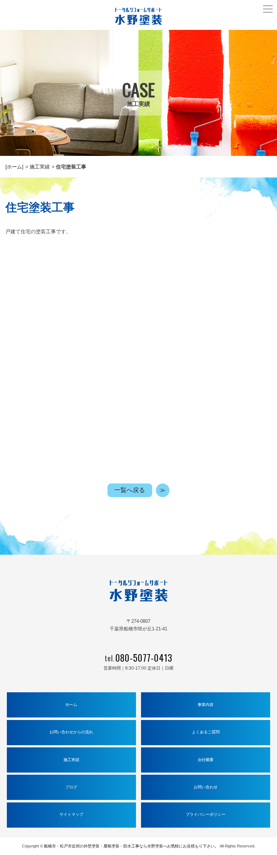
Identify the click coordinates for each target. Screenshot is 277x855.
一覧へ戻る (129, 490)
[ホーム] (14, 167)
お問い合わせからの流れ (71, 732)
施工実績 (40, 167)
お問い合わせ (205, 787)
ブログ (71, 787)
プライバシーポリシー (205, 814)
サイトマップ (71, 814)
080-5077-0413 (143, 657)
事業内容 (206, 704)
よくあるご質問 (206, 732)
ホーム (71, 704)
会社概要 (206, 759)
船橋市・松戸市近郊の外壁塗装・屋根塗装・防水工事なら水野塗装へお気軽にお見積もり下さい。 (131, 846)
